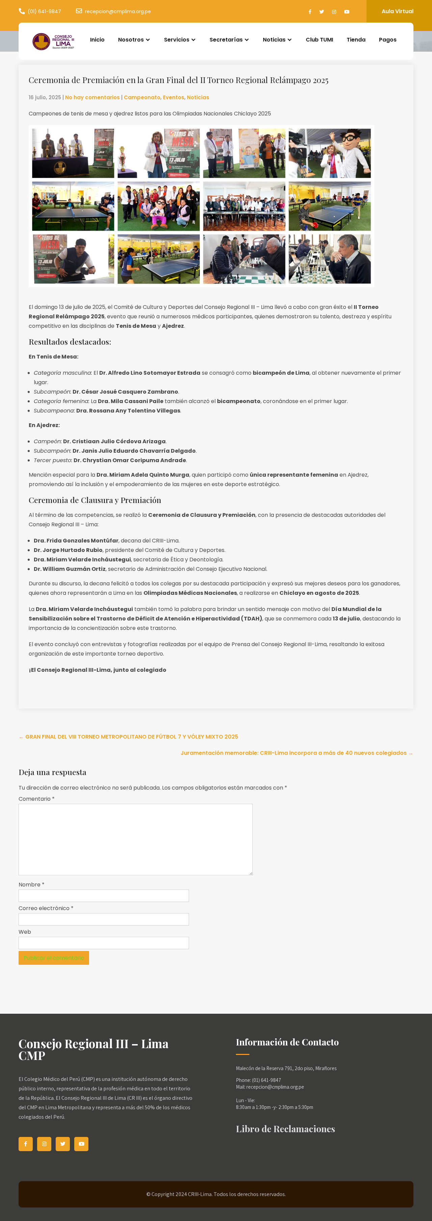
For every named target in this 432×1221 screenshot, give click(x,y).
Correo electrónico (46, 908)
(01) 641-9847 (44, 11)
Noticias (198, 97)
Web (25, 932)
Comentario (37, 799)
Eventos (173, 97)
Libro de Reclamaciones (285, 1128)
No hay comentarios (92, 97)
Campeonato (142, 97)
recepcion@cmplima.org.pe (118, 11)
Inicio (97, 40)
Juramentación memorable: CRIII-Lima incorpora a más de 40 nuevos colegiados (297, 753)
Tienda (356, 40)
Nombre (32, 884)
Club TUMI (319, 40)
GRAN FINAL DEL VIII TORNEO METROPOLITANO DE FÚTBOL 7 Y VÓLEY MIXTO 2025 (128, 737)
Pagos (388, 40)
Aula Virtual (397, 11)
